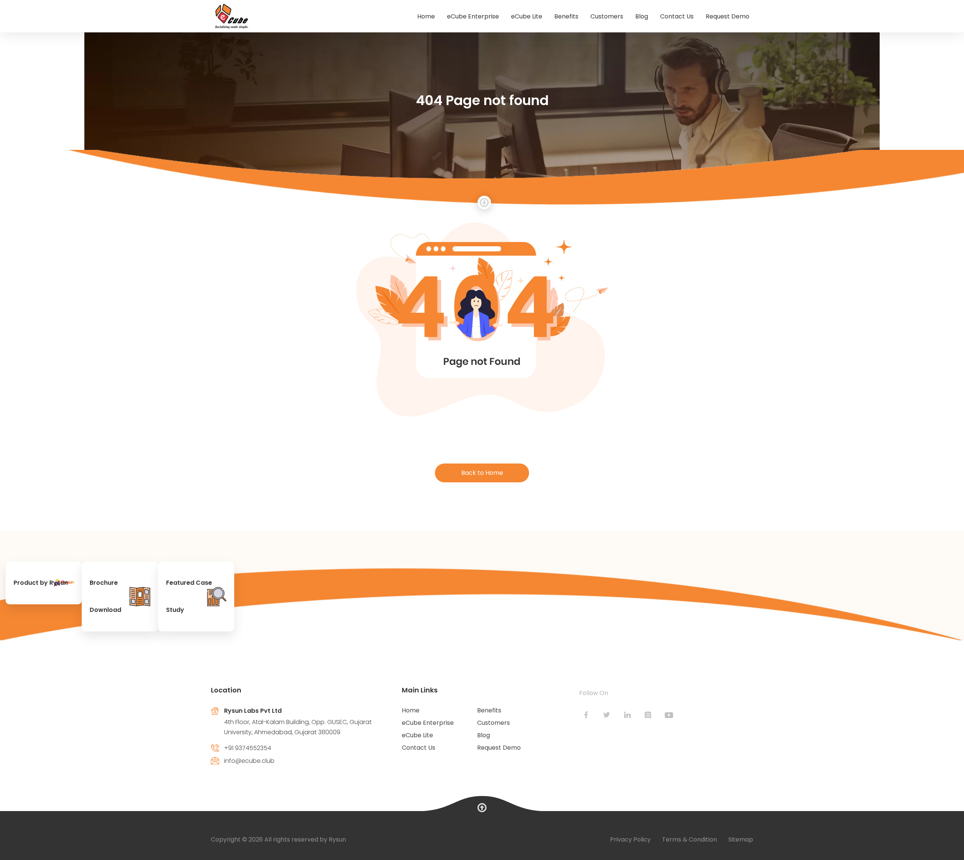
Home (426, 16)
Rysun (337, 839)
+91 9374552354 (247, 748)
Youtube (669, 715)
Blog (641, 16)
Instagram (648, 715)
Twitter (607, 715)
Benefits (566, 16)
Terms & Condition (689, 839)
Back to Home (482, 472)
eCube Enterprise (473, 16)
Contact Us (677, 16)
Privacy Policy (630, 839)
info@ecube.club (249, 760)
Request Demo (727, 16)
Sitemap (740, 839)
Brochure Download (105, 596)
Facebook (586, 715)
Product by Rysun (41, 582)
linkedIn (628, 715)
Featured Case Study (189, 596)
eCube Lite (526, 16)
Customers (606, 16)
